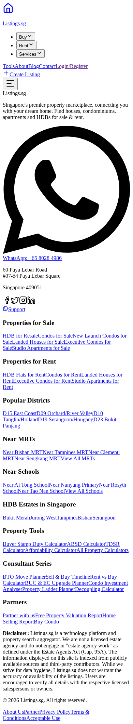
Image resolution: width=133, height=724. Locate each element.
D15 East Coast (19, 413)
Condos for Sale (55, 336)
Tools (9, 66)
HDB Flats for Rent (24, 375)
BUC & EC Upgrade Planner (56, 583)
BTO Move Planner (24, 577)
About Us (13, 712)
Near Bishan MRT (23, 452)
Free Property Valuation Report (68, 615)
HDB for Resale (20, 336)
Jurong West (43, 518)
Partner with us (19, 615)
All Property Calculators (102, 550)
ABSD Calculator (86, 544)
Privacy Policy (55, 712)
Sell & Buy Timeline (68, 577)
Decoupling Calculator (99, 589)
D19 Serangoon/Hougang (65, 419)
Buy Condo (46, 621)
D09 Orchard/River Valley (64, 413)
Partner (31, 712)
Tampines (67, 518)
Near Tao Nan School (41, 491)
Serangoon (104, 518)
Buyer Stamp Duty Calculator (35, 544)
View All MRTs (78, 458)
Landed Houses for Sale (38, 342)
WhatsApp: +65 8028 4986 (32, 258)
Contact (47, 66)
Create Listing (25, 74)
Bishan (84, 518)
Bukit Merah (16, 518)
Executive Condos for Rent (42, 381)
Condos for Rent (63, 375)
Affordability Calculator (50, 550)
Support (16, 309)
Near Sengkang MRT (37, 458)
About (21, 66)
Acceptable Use (43, 718)
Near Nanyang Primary (74, 485)
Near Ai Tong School (26, 485)
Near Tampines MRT (65, 452)
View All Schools (84, 491)
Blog (33, 66)
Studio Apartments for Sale (41, 348)
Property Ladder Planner (48, 589)
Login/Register (72, 66)
